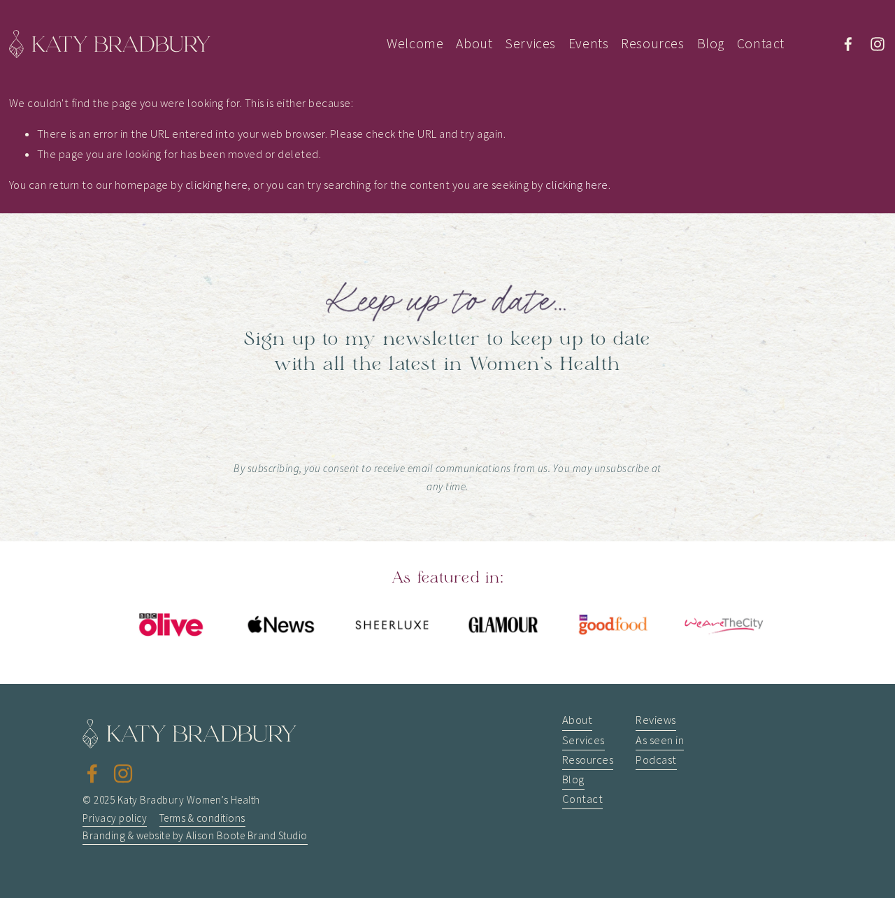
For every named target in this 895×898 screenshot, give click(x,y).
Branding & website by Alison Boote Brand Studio (195, 835)
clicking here (216, 185)
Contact (761, 43)
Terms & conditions (202, 818)
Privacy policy (115, 818)
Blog (710, 43)
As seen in (660, 740)
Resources (652, 43)
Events (588, 43)
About (474, 43)
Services (530, 43)
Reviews (656, 720)
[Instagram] (877, 44)
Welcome (415, 43)
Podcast (656, 760)
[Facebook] (848, 44)
